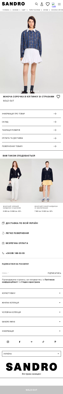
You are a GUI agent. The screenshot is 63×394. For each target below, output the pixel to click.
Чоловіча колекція (11, 312)
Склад (5, 122)
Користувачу (8, 293)
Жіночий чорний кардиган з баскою (12, 207)
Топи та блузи (34, 10)
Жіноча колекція (10, 303)
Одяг (24, 10)
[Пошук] (36, 4)
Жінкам (15, 10)
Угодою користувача (30, 282)
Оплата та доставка (12, 138)
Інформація (8, 331)
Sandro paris (8, 322)
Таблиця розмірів (11, 130)
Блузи (46, 10)
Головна (6, 10)
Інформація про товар (13, 114)
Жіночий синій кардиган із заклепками (46, 207)
